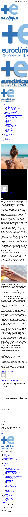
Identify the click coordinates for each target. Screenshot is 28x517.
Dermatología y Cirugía (11, 116)
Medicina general (10, 130)
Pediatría (8, 121)
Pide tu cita (5, 135)
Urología (8, 129)
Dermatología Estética (11, 107)
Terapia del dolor (10, 126)
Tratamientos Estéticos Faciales (13, 108)
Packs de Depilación (11, 112)
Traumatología (9, 118)
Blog (4, 140)
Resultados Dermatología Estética (14, 111)
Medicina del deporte (11, 125)
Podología (8, 120)
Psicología (8, 131)
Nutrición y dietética (11, 122)
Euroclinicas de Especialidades (8, 192)
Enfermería (8, 133)
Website (2, 424)
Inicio (4, 104)
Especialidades (6, 113)
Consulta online (7, 456)
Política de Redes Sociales (9, 462)
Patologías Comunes (13, 117)
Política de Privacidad (8, 458)
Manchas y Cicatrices (11, 109)
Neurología (8, 124)
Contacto (8, 139)
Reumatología (9, 128)
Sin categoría (3, 170)
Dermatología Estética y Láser (10, 106)
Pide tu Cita (9, 137)
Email (2, 423)
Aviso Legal (6, 460)
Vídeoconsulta (9, 138)
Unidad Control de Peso (8, 134)
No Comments (10, 371)
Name (2, 421)
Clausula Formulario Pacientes (10, 459)
